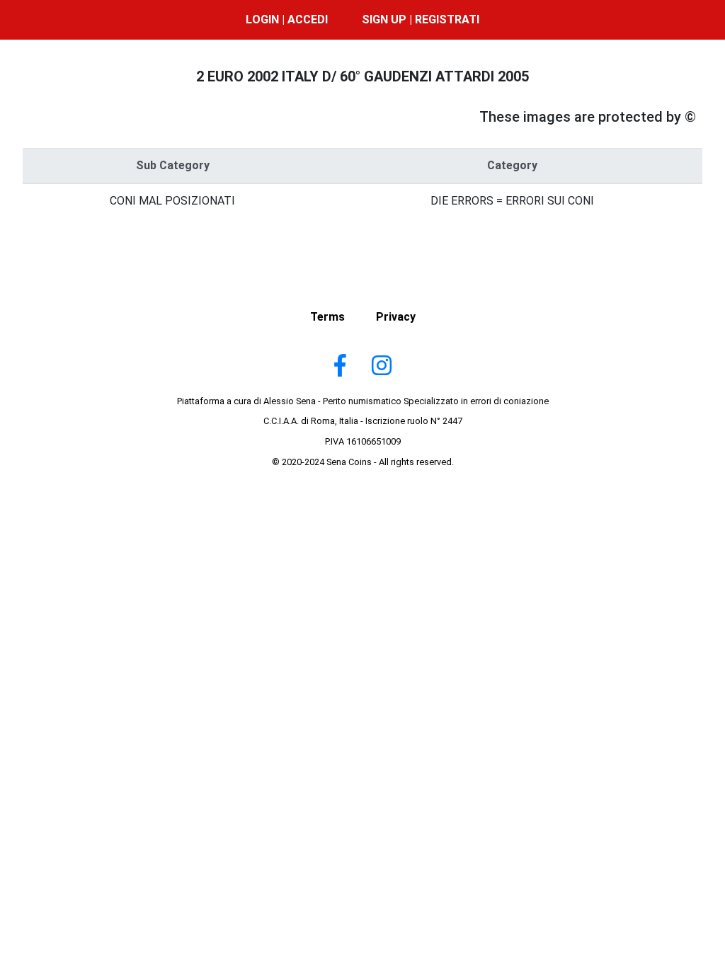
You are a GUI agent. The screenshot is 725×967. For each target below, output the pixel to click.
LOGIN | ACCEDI (287, 19)
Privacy (396, 317)
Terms (327, 317)
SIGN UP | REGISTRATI (420, 19)
